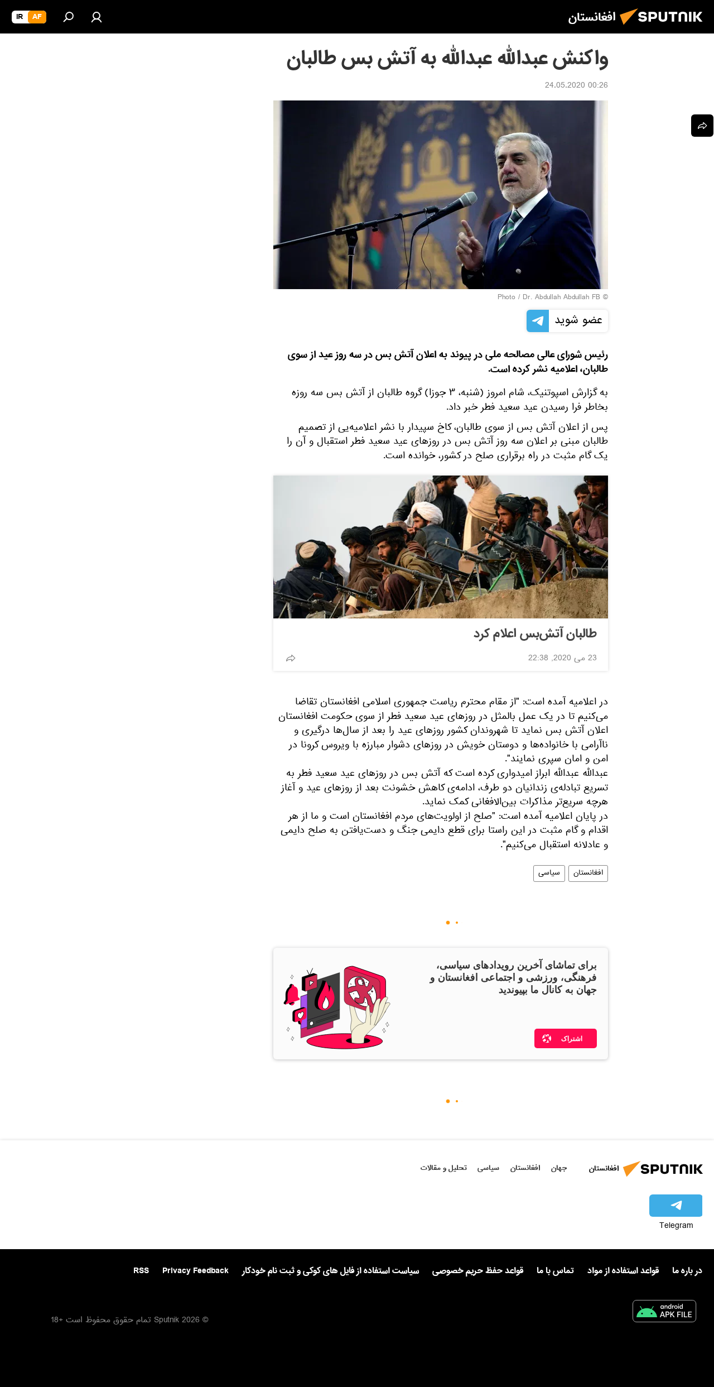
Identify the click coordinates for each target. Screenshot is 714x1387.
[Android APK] (664, 1313)
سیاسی (549, 873)
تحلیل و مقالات (444, 1168)
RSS (141, 1271)
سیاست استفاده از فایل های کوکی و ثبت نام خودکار (330, 1271)
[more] (290, 658)
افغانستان (588, 873)
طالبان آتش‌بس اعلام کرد (535, 634)
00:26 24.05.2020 (576, 86)
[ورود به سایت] (96, 17)
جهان (559, 1168)
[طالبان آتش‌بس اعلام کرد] (440, 547)
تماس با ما (555, 1271)
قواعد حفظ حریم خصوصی (477, 1271)
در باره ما (687, 1271)
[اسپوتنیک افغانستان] (664, 28)
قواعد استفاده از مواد (623, 1271)
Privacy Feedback (195, 1271)
